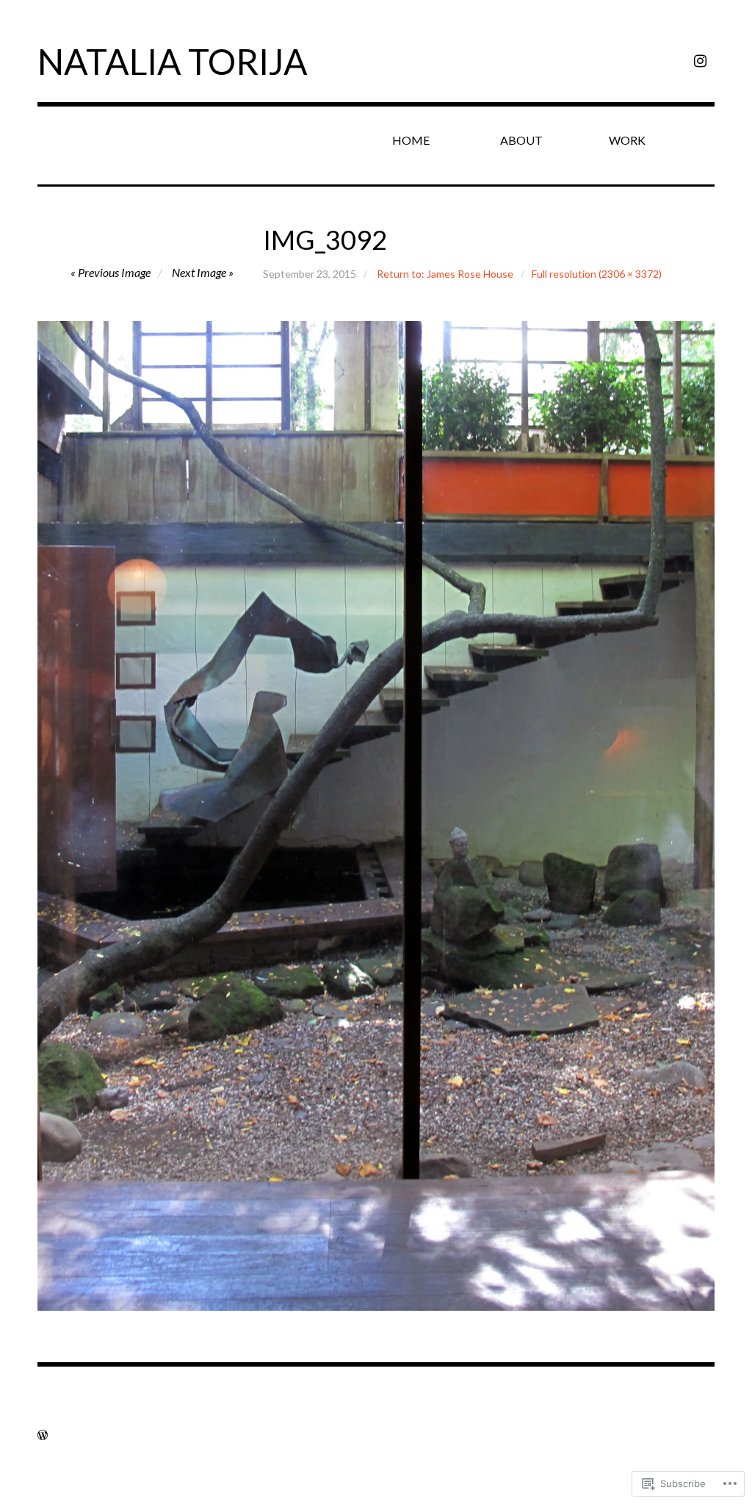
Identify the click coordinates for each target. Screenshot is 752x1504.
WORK (627, 140)
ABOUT (521, 140)
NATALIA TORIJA (172, 61)
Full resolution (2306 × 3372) (597, 273)
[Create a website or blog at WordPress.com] (42, 1435)
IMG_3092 (325, 239)
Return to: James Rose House (445, 273)
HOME (411, 140)
